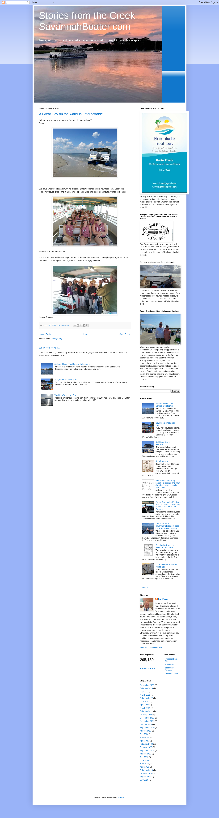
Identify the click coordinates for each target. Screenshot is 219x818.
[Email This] (74, 325)
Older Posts (124, 334)
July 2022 (144, 692)
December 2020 (147, 718)
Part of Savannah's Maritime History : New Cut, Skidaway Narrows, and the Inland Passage (168, 505)
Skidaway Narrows (169, 669)
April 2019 (144, 767)
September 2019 (147, 750)
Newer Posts (45, 334)
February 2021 (146, 711)
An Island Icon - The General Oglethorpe (72, 364)
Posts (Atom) (56, 339)
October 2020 (146, 724)
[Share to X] (80, 325)
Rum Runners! (162, 461)
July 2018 (144, 780)
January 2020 (146, 747)
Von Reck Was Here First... (66, 395)
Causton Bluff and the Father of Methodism (165, 546)
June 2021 (144, 701)
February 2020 (146, 744)
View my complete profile (151, 647)
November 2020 (147, 721)
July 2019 (144, 757)
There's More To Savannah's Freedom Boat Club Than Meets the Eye (167, 526)
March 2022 (145, 695)
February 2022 (146, 698)
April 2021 (144, 705)
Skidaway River (172, 673)
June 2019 (144, 760)
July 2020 (144, 734)
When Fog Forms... (49, 347)
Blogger (121, 797)
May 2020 (144, 737)
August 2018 (145, 777)
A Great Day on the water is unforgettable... (72, 114)
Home (85, 334)
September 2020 (147, 728)
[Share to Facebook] (83, 325)
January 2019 (146, 773)
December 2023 (147, 685)
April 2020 (144, 741)
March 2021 (145, 708)
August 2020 (145, 731)
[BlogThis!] (77, 325)
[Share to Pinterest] (86, 325)
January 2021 (146, 714)
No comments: (64, 325)
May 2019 (144, 763)
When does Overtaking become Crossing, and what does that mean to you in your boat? (168, 484)
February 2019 (146, 770)
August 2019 (145, 754)
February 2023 (146, 688)
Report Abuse (147, 668)
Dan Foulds (163, 599)
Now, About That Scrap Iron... (67, 380)
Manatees (169, 664)
